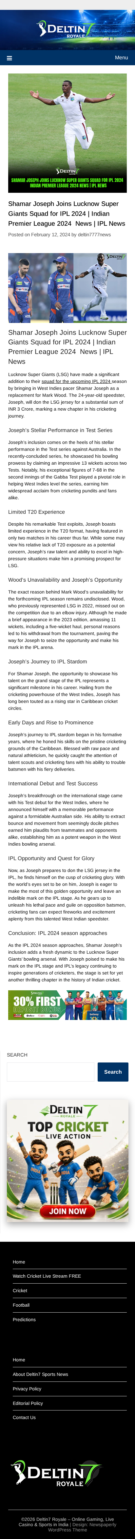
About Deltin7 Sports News (40, 1374)
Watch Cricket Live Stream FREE (47, 1276)
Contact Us (24, 1417)
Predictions (24, 1319)
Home (19, 1261)
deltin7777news (94, 234)
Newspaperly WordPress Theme (82, 1527)
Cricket (20, 1290)
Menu (121, 57)
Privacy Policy (27, 1388)
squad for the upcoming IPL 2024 (77, 381)
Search (17, 1055)
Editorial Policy (28, 1403)
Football (21, 1305)
